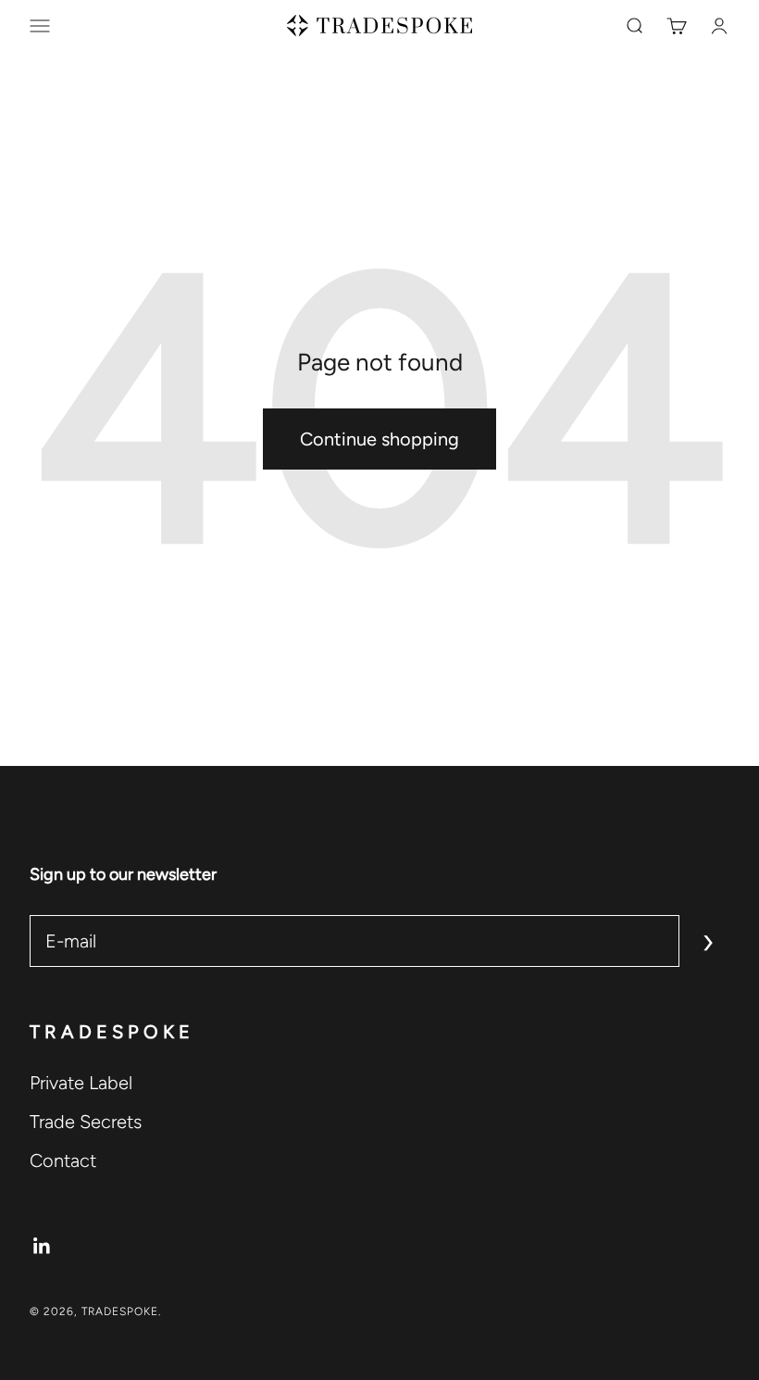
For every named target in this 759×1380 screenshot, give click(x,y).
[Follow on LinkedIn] (42, 1246)
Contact (63, 1160)
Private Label (81, 1083)
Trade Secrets (86, 1121)
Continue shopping (379, 439)
